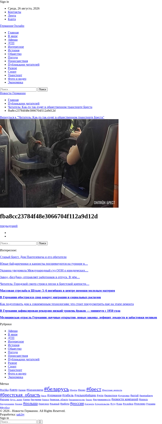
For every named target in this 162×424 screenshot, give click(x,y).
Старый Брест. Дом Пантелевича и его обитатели (33, 257)
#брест (93, 389)
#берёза (73, 390)
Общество (15, 54)
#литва (26, 399)
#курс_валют (16, 399)
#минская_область (59, 399)
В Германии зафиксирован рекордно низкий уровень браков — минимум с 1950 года (60, 310)
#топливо (139, 403)
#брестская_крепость (112, 390)
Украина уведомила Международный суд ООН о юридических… (44, 270)
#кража (4, 399)
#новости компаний (124, 399)
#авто (13, 390)
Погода (13, 57)
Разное (12, 68)
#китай (134, 395)
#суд (113, 403)
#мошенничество (77, 399)
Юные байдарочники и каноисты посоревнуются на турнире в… (44, 263)
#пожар (18, 404)
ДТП (11, 43)
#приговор (44, 403)
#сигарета (89, 404)
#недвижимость (102, 399)
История (13, 50)
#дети (100, 395)
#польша (30, 403)
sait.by (20, 414)
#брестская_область (20, 394)
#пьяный (54, 403)
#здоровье (124, 395)
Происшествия (18, 61)
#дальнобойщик (85, 395)
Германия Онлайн (12, 25)
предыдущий (9, 226)
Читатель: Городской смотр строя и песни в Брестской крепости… (44, 283)
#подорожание (7, 404)
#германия (54, 395)
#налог (89, 399)
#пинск (143, 399)
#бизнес (82, 390)
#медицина (36, 399)
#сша (119, 403)
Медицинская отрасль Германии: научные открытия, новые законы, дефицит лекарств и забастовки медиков (78, 317)
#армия (22, 390)
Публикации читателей (24, 64)
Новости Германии (13, 93)
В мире (13, 36)
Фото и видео (17, 78)
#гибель (68, 395)
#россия (77, 403)
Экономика (15, 82)
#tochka (4, 389)
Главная (13, 32)
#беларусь (56, 389)
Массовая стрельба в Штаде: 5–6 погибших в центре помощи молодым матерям (57, 290)
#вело (43, 395)
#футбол (4, 407)
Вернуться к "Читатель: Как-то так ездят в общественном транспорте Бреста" (52, 117)
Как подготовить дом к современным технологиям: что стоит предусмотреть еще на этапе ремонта (67, 304)
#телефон (128, 403)
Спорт (12, 71)
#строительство (102, 404)
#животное (110, 395)
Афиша (13, 39)
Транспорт (15, 75)
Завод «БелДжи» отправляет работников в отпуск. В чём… (40, 277)
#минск (45, 399)
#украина (150, 403)
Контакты (14, 12)
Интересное (16, 46)
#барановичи (34, 389)
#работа (64, 403)
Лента (12, 15)
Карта (12, 19)
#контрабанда (146, 395)
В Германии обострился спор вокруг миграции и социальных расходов (50, 297)
